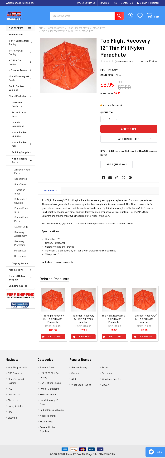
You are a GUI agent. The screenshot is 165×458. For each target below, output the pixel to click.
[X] (123, 177)
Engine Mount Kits (21, 210)
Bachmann (107, 373)
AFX (73, 378)
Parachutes (20, 250)
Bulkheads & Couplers (20, 201)
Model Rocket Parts (19, 160)
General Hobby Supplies (17, 277)
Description (49, 190)
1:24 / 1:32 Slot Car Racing (19, 42)
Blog (10, 411)
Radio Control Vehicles (16, 88)
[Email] (110, 177)
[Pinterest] (130, 177)
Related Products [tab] (54, 278)
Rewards (104, 2)
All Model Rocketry (17, 104)
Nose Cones (20, 178)
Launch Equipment (18, 124)
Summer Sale (16, 34)
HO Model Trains (18, 70)
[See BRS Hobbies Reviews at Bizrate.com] (20, 305)
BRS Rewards (15, 373)
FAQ (115, 2)
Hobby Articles (15, 405)
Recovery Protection (19, 243)
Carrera (75, 373)
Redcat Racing (79, 367)
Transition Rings (19, 191)
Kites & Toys (16, 269)
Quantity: (106, 112)
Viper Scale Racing (81, 384)
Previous (41, 314)
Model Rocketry (17, 95)
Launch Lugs (21, 226)
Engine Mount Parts (21, 219)
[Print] (117, 177)
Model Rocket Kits (19, 144)
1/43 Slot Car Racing (16, 52)
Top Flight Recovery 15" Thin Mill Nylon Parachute (144, 318)
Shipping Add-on (18, 285)
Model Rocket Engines (19, 134)
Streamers (20, 256)
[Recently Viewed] (131, 15)
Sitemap (12, 417)
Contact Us (127, 2)
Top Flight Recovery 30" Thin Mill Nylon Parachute (83, 318)
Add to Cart (54, 336)
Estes (105, 367)
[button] (128, 139)
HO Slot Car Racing (15, 62)
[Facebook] (103, 177)
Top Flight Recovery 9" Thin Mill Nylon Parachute (114, 318)
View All (106, 384)
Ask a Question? (116, 164)
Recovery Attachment (20, 234)
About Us (13, 400)
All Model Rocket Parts (22, 171)
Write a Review (149, 60)
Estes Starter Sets (19, 114)
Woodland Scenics (111, 378)
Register (154, 2)
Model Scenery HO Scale (19, 78)
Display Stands (20, 263)
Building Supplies (21, 152)
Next (156, 314)
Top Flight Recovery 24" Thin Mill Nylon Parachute (53, 318)
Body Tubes (20, 184)
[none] (68, 65)
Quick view (54, 313)
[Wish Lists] (141, 15)
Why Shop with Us (86, 2)
